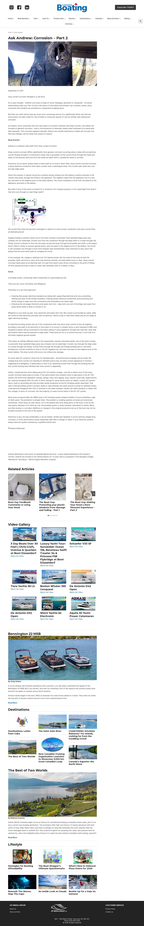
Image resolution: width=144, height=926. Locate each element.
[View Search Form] (140, 21)
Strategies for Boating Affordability (20, 867)
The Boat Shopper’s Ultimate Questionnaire (51, 867)
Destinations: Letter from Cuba (19, 732)
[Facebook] (19, 7)
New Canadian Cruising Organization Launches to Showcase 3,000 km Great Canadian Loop (51, 758)
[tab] (48, 515)
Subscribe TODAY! (125, 7)
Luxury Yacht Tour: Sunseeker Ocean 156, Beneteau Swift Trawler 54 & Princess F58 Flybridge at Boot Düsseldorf (53, 553)
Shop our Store (15, 912)
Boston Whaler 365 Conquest (53, 588)
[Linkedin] (27, 7)
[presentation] (21, 487)
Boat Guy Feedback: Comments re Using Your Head (19, 505)
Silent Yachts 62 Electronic (50, 614)
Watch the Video (17, 556)
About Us (13, 909)
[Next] (93, 493)
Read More (12, 703)
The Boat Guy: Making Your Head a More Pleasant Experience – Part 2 (82, 506)
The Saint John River (49, 731)
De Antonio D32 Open (21, 614)
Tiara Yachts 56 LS (23, 586)
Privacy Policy (110, 909)
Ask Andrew (19, 32)
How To (10, 32)
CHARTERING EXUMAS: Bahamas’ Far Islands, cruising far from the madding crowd (82, 735)
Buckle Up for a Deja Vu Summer (82, 892)
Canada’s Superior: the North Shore (81, 762)
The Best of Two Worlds (21, 756)
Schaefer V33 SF (80, 543)
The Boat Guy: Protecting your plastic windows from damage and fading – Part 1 (52, 506)
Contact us (109, 912)
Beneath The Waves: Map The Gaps (19, 892)
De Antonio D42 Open (80, 588)
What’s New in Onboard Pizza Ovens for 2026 (82, 867)
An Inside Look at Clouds (52, 891)
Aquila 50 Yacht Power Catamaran (82, 614)
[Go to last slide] (11, 493)
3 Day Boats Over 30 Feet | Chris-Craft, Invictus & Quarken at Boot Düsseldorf (24, 548)
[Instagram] (11, 7)
